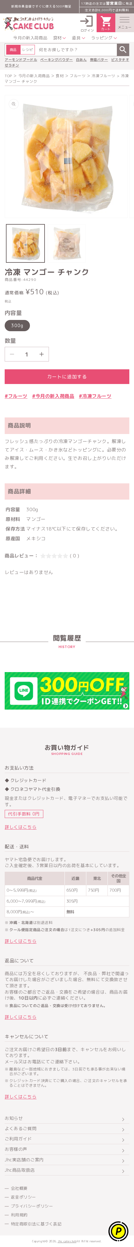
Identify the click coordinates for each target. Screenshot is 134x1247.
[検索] (123, 50)
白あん (81, 59)
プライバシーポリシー (32, 1206)
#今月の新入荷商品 (53, 396)
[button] (124, 22)
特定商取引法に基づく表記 (36, 1224)
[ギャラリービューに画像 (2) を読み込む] (67, 243)
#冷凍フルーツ (95, 396)
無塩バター (99, 59)
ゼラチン (12, 65)
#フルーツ (16, 396)
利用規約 (19, 1215)
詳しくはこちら (20, 827)
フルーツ (77, 75)
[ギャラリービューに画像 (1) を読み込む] (25, 243)
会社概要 (19, 1188)
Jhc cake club (67, 1241)
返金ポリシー (23, 1197)
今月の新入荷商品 (34, 75)
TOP (8, 75)
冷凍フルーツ (103, 75)
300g (17, 325)
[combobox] (67, 50)
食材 (60, 75)
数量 (10, 341)
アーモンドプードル (21, 59)
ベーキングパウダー (56, 59)
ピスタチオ (120, 59)
